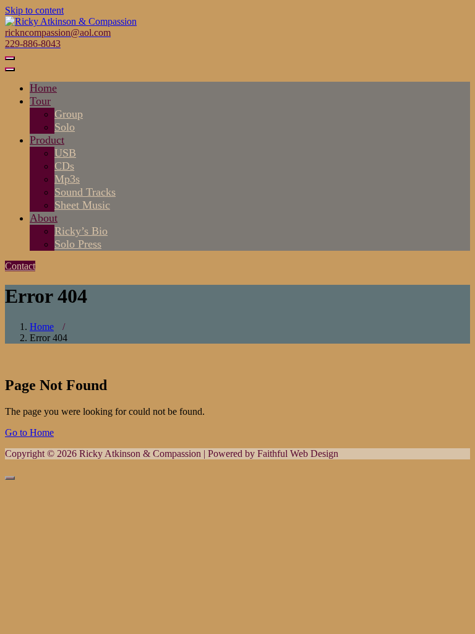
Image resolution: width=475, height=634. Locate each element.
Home (42, 326)
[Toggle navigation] (10, 58)
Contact (20, 266)
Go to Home (29, 432)
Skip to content (34, 10)
